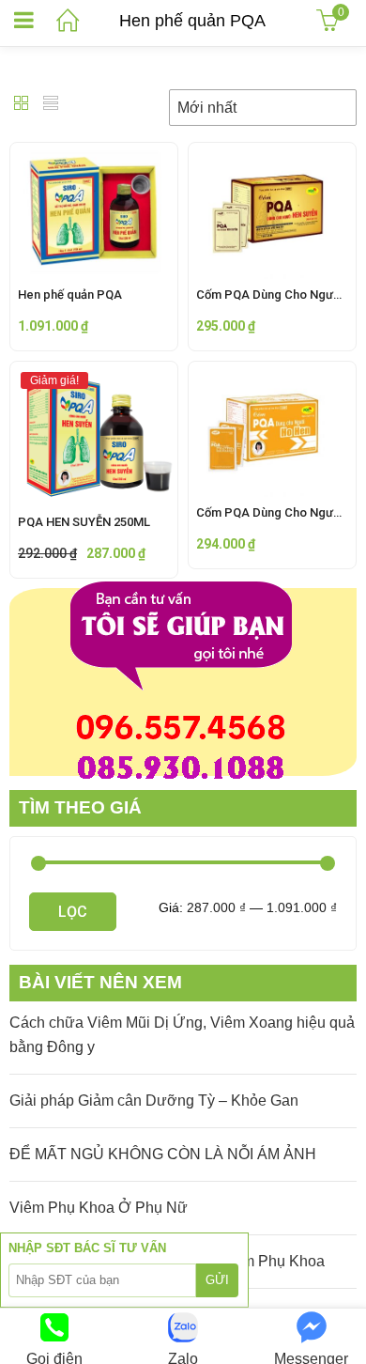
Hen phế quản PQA (70, 294)
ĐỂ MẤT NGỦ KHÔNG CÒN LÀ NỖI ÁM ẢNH (162, 1154)
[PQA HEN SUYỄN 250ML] (93, 375)
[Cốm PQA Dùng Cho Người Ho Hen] (272, 375)
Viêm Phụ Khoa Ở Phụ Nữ (98, 1208)
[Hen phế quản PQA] (93, 156)
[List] (50, 104)
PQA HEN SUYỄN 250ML (84, 522)
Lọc (72, 912)
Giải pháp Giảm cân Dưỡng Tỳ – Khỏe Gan (153, 1100)
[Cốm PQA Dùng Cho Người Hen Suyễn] (272, 156)
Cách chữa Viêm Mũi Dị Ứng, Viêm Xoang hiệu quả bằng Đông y (182, 1035)
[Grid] (21, 104)
